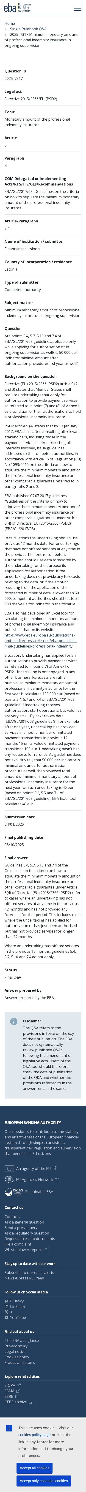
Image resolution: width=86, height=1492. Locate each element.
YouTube (18, 1317)
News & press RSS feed (24, 1278)
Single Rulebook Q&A (28, 28)
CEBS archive (16, 1401)
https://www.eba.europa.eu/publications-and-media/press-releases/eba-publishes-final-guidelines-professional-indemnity (41, 641)
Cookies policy (17, 1356)
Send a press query (21, 1227)
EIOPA (10, 1385)
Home (10, 23)
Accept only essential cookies (44, 1481)
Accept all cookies (34, 1468)
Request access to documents (30, 1238)
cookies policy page (34, 1435)
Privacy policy (16, 1345)
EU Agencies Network (34, 1179)
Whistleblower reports (24, 1249)
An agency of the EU (33, 1168)
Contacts (12, 1216)
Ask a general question (24, 1222)
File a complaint (18, 1244)
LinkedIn (17, 1306)
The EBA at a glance (22, 1340)
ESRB (9, 1396)
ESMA (9, 1390)
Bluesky (17, 1301)
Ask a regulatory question (27, 1233)
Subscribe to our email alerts (29, 1272)
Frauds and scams (20, 1362)
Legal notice (15, 1351)
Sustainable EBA (39, 1191)
